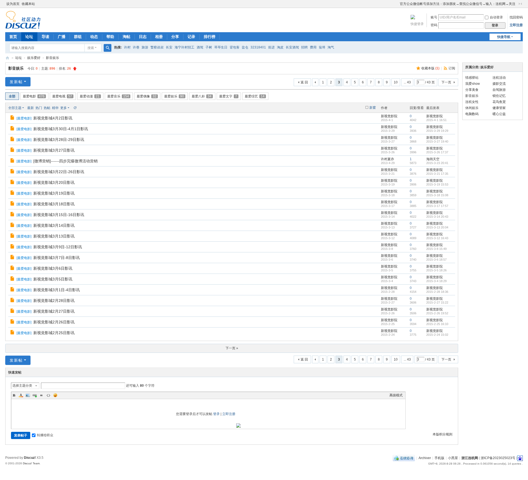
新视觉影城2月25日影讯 (54, 333)
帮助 (110, 36)
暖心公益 (499, 114)
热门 (38, 108)
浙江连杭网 (7, 58)
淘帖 (126, 36)
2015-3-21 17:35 (437, 173)
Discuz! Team (31, 463)
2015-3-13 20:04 (437, 227)
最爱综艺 (255, 96)
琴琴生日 (220, 47)
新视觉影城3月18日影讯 (54, 204)
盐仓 (245, 47)
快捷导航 (503, 37)
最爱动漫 (90, 96)
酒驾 (200, 47)
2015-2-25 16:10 (437, 324)
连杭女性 (472, 102)
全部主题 (14, 108)
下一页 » (232, 348)
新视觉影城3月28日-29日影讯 (58, 139)
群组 (78, 36)
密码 (434, 25)
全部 (12, 96)
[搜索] (107, 48)
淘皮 (280, 47)
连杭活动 (499, 78)
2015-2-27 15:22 (437, 302)
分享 (175, 36)
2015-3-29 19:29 (437, 130)
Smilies (55, 395)
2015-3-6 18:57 (436, 259)
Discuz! (30, 458)
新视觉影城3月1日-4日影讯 (56, 290)
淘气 (331, 47)
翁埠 (322, 47)
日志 (143, 36)
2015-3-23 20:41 (437, 163)
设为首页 (13, 4)
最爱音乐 (118, 96)
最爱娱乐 (174, 96)
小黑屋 (453, 458)
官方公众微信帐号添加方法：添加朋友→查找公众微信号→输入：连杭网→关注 (457, 4)
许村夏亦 (387, 159)
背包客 (235, 47)
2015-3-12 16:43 (437, 238)
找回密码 (516, 17)
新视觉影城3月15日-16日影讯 (58, 214)
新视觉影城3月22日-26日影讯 (58, 172)
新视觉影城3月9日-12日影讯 (57, 247)
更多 (63, 108)
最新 (30, 108)
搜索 (90, 48)
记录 (191, 36)
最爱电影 (34, 96)
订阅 (452, 68)
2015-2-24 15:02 (437, 334)
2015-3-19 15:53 (437, 184)
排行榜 (209, 36)
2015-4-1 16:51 (436, 120)
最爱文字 (228, 96)
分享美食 (472, 90)
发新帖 (16, 82)
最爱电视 (62, 96)
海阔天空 (432, 159)
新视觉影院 (389, 116)
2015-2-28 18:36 (437, 291)
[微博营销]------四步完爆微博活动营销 (65, 161)
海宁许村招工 (184, 47)
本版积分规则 (442, 434)
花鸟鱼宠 (499, 102)
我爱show (472, 84)
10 (396, 82)
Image (28, 395)
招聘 (304, 47)
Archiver (425, 458)
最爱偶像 (146, 96)
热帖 (47, 108)
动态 (94, 36)
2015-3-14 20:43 (437, 216)
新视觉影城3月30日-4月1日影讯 (60, 129)
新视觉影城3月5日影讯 (52, 279)
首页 (13, 36)
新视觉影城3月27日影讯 (54, 150)
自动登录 (496, 17)
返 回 (304, 82)
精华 (55, 108)
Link (34, 395)
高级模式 (396, 395)
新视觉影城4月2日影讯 (52, 118)
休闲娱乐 (472, 108)
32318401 (258, 47)
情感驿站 (472, 78)
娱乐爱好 (33, 58)
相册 (159, 36)
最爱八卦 (201, 96)
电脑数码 (472, 114)
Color (21, 395)
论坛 (29, 36)
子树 (208, 47)
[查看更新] (75, 108)
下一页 (446, 82)
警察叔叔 (157, 47)
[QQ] (404, 458)
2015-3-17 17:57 (437, 206)
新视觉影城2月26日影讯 (54, 322)
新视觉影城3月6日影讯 (52, 268)
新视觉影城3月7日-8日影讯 (56, 257)
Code (48, 395)
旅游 (145, 47)
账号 (434, 17)
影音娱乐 (52, 58)
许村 (127, 47)
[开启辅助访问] (397, 3)
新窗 (372, 108)
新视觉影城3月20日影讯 (54, 182)
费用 (313, 47)
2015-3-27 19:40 (437, 141)
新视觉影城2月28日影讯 (54, 300)
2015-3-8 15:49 (436, 248)
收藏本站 (28, 4)
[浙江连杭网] (23, 26)
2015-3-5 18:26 (436, 270)
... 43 (407, 82)
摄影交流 (499, 84)
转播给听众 (45, 435)
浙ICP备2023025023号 (498, 458)
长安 (169, 47)
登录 (216, 414)
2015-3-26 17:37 (437, 152)
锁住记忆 (499, 96)
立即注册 (516, 25)
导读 (45, 36)
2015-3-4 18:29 (436, 281)
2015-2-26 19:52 (437, 313)
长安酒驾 (292, 47)
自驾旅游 (499, 90)
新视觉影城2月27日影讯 (54, 311)
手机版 (439, 458)
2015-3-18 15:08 (437, 195)
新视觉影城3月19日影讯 (54, 193)
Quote (41, 395)
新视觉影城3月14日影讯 (54, 225)
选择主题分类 (22, 386)
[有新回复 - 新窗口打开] (13, 118)
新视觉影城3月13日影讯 (54, 236)
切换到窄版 (520, 3)
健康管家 (499, 108)
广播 (61, 36)
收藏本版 (430, 68)
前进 (271, 47)
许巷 (136, 47)
